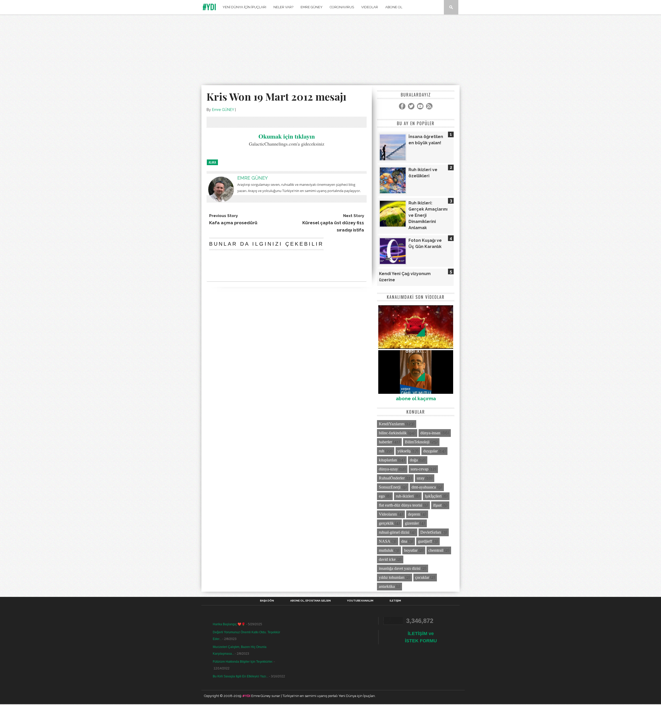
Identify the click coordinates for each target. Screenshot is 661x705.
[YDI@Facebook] (402, 106)
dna (404, 541)
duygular (430, 451)
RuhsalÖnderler (392, 478)
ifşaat (437, 505)
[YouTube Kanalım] (420, 106)
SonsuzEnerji (389, 487)
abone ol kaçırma (416, 398)
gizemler (412, 523)
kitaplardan (388, 460)
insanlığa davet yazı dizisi (399, 568)
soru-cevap (419, 469)
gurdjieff (425, 541)
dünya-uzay (388, 469)
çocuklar (422, 577)
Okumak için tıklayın (286, 136)
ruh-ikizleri (405, 496)
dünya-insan (430, 433)
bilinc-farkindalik (393, 433)
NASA (384, 541)
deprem (414, 514)
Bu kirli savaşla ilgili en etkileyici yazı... (240, 676)
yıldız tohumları (391, 577)
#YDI (209, 7)
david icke (387, 559)
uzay (420, 478)
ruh (381, 451)
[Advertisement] (330, 51)
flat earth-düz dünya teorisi (400, 505)
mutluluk (386, 550)
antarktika (387, 586)
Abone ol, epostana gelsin (310, 600)
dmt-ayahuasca (424, 487)
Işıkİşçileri (433, 496)
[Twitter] (411, 106)
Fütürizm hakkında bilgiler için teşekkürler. (243, 661)
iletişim (395, 600)
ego (382, 496)
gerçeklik (386, 523)
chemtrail (435, 550)
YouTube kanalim (360, 600)
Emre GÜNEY (223, 110)
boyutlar (411, 550)
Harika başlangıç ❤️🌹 (229, 624)
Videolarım (388, 514)
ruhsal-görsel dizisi (394, 532)
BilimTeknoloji (417, 442)
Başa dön (267, 600)
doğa (414, 460)
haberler (385, 442)
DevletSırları (430, 532)
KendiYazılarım (391, 424)
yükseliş (404, 451)
